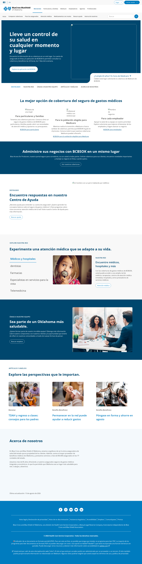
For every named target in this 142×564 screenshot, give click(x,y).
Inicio (4, 16)
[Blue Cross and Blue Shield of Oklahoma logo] (17, 9)
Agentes (82, 9)
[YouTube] (76, 510)
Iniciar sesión (130, 2)
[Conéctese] (71, 510)
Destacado (15, 87)
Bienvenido (37, 9)
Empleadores (73, 9)
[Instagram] (66, 510)
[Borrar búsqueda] (131, 16)
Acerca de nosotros (91, 16)
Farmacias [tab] (16, 273)
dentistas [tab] (15, 266)
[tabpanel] (92, 274)
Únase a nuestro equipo (47, 87)
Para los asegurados (31, 16)
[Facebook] (60, 510)
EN (10, 2)
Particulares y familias (50, 9)
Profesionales (91, 9)
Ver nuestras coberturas (71, 164)
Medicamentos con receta (62, 16)
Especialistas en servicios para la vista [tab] (29, 281)
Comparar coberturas (16, 16)
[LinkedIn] (81, 510)
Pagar (118, 2)
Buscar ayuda (77, 16)
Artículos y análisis (69, 87)
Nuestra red (28, 87)
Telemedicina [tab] (18, 290)
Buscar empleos (17, 341)
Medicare (63, 9)
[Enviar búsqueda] (136, 16)
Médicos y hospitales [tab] (23, 259)
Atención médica (46, 16)
